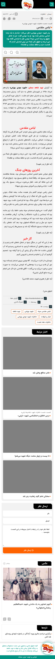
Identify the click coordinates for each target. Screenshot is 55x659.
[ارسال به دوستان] (14, 18)
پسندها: (33, 302)
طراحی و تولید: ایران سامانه (27, 657)
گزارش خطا (13, 298)
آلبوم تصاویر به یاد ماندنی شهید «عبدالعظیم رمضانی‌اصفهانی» (32, 606)
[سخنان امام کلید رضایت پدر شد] (27, 476)
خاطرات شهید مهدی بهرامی (27, 316)
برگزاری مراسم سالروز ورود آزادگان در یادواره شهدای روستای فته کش (28, 635)
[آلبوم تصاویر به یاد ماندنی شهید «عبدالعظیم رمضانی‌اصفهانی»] (27, 584)
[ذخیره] (9, 18)
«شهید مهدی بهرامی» (18, 87)
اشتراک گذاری (18, 302)
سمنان (49, 14)
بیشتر (8, 563)
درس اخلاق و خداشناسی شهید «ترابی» (33, 415)
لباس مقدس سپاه (44, 311)
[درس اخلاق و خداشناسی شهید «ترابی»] (27, 393)
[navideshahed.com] (47, 648)
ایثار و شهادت (46, 316)
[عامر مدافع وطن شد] (27, 353)
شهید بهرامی (29, 311)
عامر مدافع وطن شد (41, 372)
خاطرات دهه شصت (44, 322)
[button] (9, 619)
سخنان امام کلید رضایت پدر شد (36, 496)
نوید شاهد (16, 311)
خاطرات (42, 14)
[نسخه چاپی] (4, 18)
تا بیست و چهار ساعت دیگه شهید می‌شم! (32, 456)
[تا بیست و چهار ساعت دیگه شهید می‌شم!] (27, 436)
